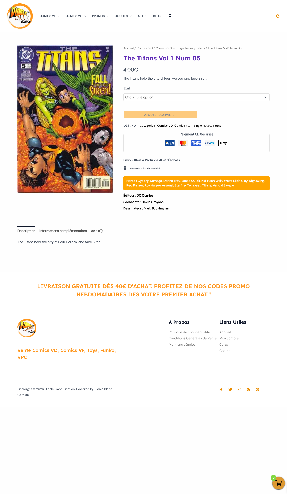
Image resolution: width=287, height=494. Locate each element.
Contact (225, 351)
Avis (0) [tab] (97, 231)
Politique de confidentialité (189, 332)
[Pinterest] (257, 389)
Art (140, 16)
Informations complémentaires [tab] (63, 231)
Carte (223, 344)
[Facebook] (221, 389)
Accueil (128, 48)
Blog (157, 16)
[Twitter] (230, 389)
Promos (98, 16)
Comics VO (74, 16)
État (127, 88)
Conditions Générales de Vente (193, 338)
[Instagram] (239, 389)
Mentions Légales (182, 344)
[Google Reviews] (248, 389)
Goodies (121, 16)
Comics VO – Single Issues (174, 48)
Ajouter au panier (160, 114)
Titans (200, 48)
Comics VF (48, 16)
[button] (58, 16)
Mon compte (229, 338)
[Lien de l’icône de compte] (278, 16)
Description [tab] (26, 231)
